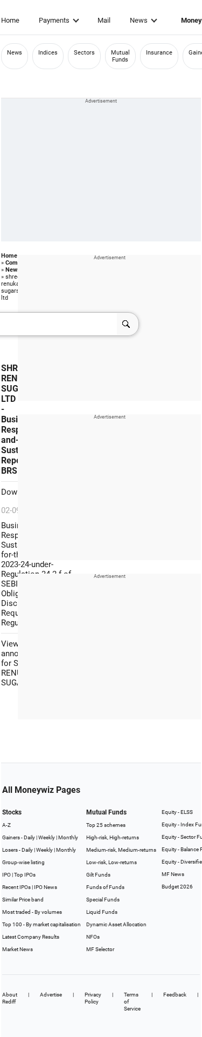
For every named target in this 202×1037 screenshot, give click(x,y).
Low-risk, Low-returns (111, 862)
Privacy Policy (93, 998)
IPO (6, 874)
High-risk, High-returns (112, 837)
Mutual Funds (120, 56)
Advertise (51, 994)
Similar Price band (23, 899)
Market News (17, 949)
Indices (48, 52)
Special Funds (103, 899)
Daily (29, 837)
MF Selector (100, 949)
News (139, 20)
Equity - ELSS (177, 812)
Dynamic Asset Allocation (116, 924)
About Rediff (9, 998)
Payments (54, 20)
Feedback (174, 994)
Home (10, 20)
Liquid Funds (101, 911)
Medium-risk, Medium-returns (121, 849)
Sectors (84, 52)
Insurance (159, 52)
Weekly (46, 837)
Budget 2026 (177, 886)
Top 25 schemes (106, 825)
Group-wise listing (23, 862)
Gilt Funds (98, 874)
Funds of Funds (105, 887)
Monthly (68, 837)
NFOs (93, 936)
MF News (173, 874)
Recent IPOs (16, 887)
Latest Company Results (30, 936)
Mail (103, 20)
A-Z (6, 825)
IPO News (45, 887)
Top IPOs (25, 874)
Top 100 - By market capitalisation (41, 924)
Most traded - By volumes (32, 911)
